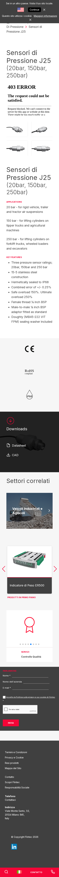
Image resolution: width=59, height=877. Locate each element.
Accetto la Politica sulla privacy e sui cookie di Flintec (30, 697)
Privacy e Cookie (14, 757)
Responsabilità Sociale (17, 787)
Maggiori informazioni (45, 15)
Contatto (9, 777)
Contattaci (10, 799)
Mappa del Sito (13, 768)
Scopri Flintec (12, 782)
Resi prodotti (12, 763)
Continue (34, 9)
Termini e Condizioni (16, 752)
